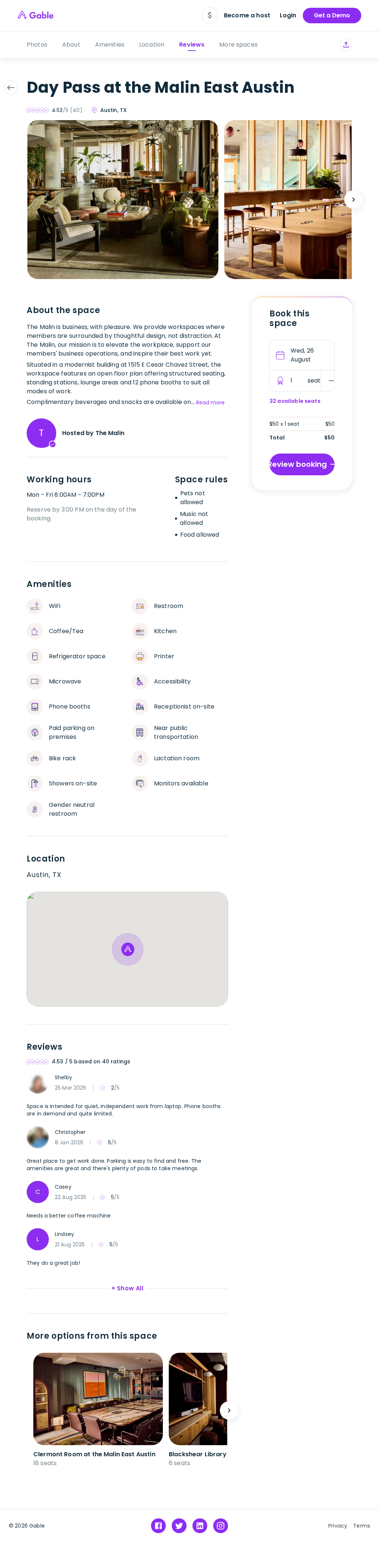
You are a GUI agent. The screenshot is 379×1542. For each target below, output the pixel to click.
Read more (210, 402)
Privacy (337, 1525)
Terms (361, 1525)
